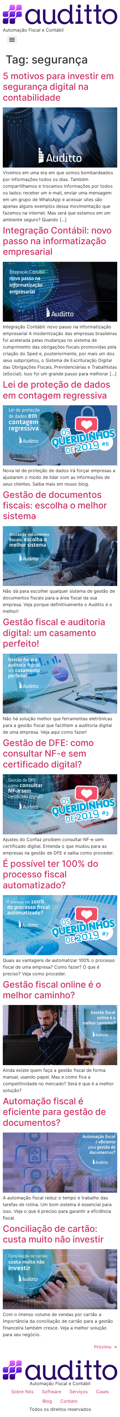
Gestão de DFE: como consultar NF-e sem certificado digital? (48, 753)
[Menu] (12, 40)
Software (51, 1391)
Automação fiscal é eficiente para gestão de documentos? (54, 1112)
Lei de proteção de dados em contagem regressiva (56, 390)
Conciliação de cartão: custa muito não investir (53, 1234)
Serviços (78, 1391)
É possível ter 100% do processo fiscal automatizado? (50, 874)
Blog (47, 1401)
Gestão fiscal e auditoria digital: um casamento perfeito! (54, 632)
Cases (102, 1391)
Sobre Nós (22, 1391)
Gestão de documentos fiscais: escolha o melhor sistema (55, 505)
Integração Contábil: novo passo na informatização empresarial (57, 241)
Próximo (105, 1347)
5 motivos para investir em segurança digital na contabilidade (58, 86)
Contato (69, 1401)
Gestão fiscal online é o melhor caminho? (52, 990)
